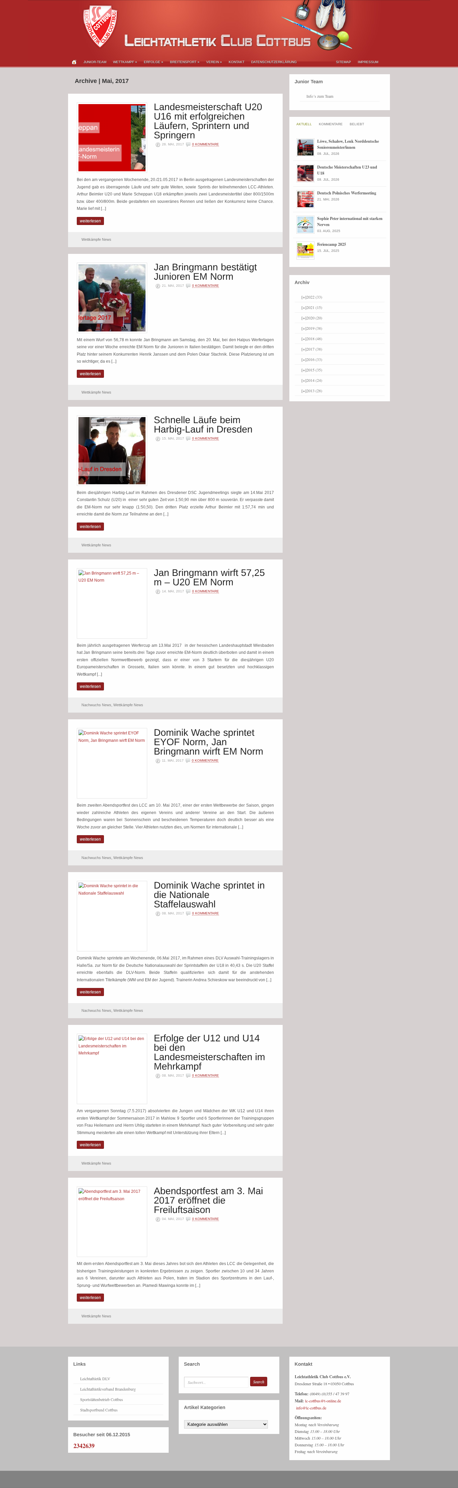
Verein (214, 62)
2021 (314, 307)
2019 (314, 328)
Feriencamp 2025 (331, 244)
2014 (314, 380)
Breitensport (184, 62)
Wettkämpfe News (96, 239)
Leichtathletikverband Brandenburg (108, 1389)
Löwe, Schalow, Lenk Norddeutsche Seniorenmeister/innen (348, 144)
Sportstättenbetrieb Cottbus (101, 1399)
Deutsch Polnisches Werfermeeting (346, 193)
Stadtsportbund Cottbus (99, 1409)
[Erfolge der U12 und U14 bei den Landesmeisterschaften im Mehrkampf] (211, 1051)
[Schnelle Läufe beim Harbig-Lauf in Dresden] (203, 424)
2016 (314, 359)
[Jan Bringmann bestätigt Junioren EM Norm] (207, 271)
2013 (314, 390)
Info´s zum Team (319, 96)
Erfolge (153, 62)
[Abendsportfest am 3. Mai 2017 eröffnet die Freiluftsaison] (210, 1199)
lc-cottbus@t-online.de (323, 1400)
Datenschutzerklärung (274, 62)
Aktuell (304, 124)
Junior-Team (94, 62)
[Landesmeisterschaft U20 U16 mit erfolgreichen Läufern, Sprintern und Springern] (209, 120)
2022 (314, 297)
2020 (314, 317)
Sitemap (343, 62)
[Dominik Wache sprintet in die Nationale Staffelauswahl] (211, 894)
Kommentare (331, 124)
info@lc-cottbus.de (311, 1407)
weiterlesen (90, 221)
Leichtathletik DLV (95, 1378)
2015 (314, 369)
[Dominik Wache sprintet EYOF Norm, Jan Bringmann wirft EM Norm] (209, 741)
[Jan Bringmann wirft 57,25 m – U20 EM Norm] (211, 577)
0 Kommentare (205, 144)
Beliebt (357, 124)
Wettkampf (125, 62)
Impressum (368, 62)
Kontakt (236, 62)
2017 (314, 349)
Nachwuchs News (96, 705)
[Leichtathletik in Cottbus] (210, 49)
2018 (314, 338)
